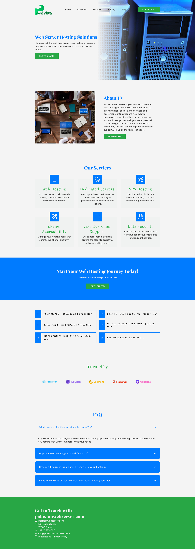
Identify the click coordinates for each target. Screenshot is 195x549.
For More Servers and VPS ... (125, 337)
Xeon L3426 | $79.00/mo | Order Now (67, 325)
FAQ (124, 9)
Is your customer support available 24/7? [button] (63, 453)
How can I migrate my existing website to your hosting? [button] (72, 466)
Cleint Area (149, 9)
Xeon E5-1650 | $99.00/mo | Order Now (132, 313)
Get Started (97, 286)
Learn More (114, 136)
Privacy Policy (60, 536)
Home (68, 9)
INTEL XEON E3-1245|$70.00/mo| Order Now (68, 338)
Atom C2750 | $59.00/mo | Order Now (68, 313)
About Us (82, 9)
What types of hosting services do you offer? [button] (65, 427)
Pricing (111, 9)
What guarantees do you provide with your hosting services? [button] (75, 480)
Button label (46, 56)
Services (97, 9)
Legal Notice (44, 536)
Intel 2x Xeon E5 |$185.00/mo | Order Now (130, 325)
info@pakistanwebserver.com (54, 533)
